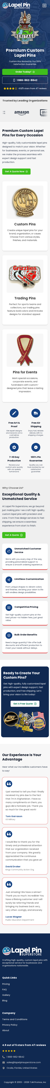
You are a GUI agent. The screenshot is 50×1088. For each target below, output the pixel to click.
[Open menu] (44, 5)
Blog (4, 1000)
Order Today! (23, 71)
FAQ (4, 989)
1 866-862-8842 (27, 80)
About (5, 1030)
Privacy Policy (9, 1024)
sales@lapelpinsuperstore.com (24, 1062)
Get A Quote (12, 535)
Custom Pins (25, 224)
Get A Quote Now (14, 171)
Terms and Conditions (14, 1019)
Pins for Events (25, 372)
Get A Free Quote (23, 703)
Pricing (6, 984)
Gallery (6, 995)
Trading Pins (25, 298)
